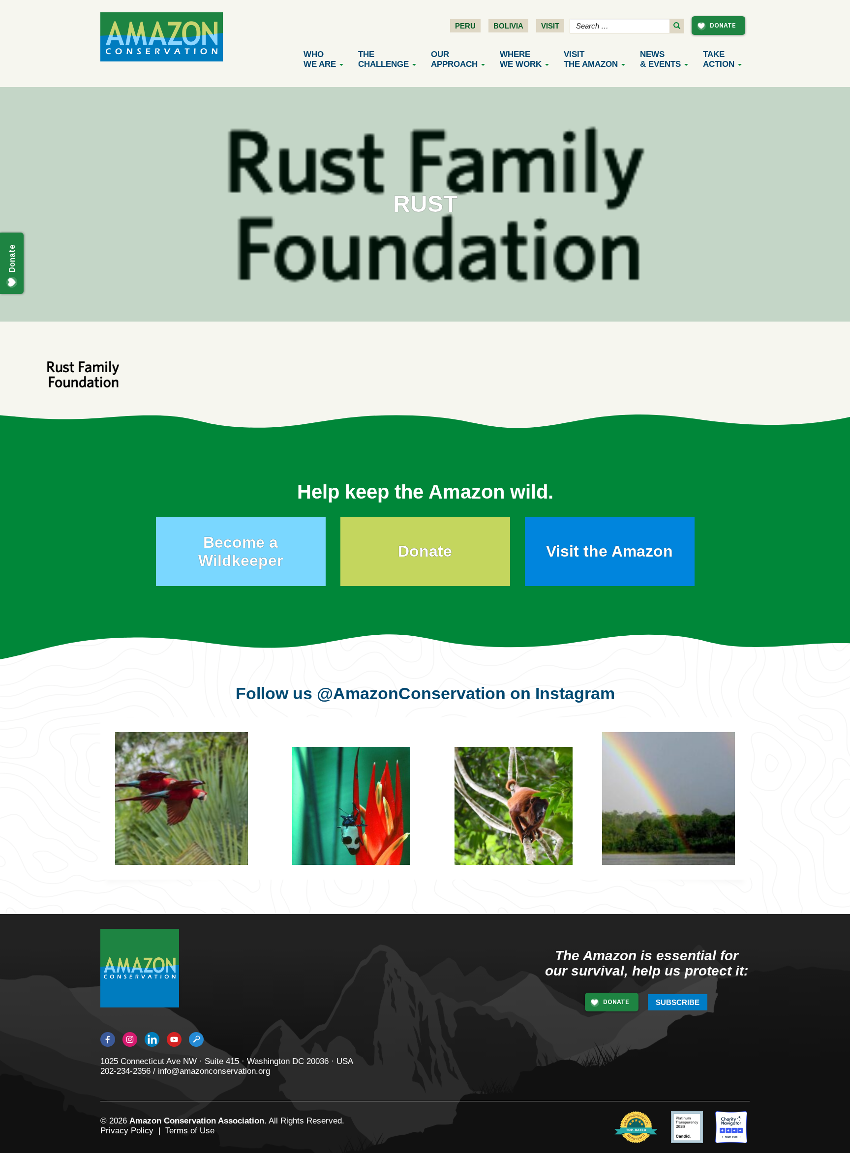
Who (320, 59)
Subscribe (677, 1002)
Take (718, 59)
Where (521, 59)
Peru (465, 26)
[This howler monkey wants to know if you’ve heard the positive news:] (521, 813)
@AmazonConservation (411, 693)
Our (454, 59)
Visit (550, 26)
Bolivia (508, 26)
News (660, 59)
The (383, 59)
